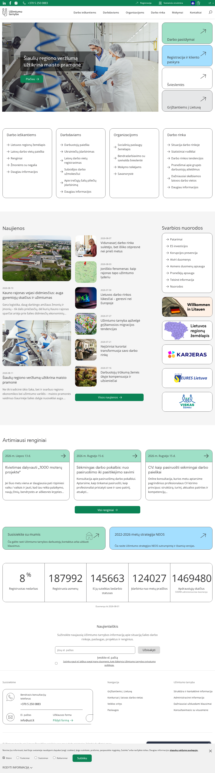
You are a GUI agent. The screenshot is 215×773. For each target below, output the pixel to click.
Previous (7, 67)
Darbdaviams (111, 12)
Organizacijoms (135, 12)
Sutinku (82, 758)
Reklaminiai (62, 758)
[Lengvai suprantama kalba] (193, 3)
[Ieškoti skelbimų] (210, 12)
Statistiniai (43, 758)
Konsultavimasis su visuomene (191, 710)
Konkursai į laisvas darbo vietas (125, 697)
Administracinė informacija (189, 697)
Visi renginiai (106, 510)
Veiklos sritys (115, 703)
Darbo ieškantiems (85, 12)
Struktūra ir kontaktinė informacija (193, 691)
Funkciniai (25, 758)
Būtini (9, 758)
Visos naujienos (108, 397)
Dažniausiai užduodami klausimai (193, 703)
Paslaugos (113, 710)
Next (153, 67)
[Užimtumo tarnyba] (12, 12)
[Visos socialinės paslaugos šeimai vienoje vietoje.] (187, 402)
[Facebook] (10, 3)
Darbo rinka (158, 12)
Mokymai (177, 12)
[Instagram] (16, 3)
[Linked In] (4, 3)
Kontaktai (196, 12)
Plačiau (30, 79)
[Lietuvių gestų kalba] (198, 3)
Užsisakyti (149, 650)
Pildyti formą (61, 720)
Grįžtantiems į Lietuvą (120, 691)
